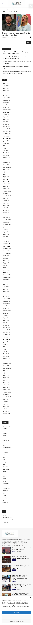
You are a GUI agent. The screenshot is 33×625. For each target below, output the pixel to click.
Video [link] (4, 505)
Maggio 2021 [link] (6, 234)
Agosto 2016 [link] (6, 370)
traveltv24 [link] (5, 502)
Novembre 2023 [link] (7, 162)
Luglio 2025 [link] (6, 114)
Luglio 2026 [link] (6, 86)
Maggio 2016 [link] (6, 377)
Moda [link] (4, 471)
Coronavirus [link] (6, 440)
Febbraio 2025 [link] (6, 126)
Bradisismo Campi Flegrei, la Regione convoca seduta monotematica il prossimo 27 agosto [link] (20, 577)
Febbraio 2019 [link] (6, 298)
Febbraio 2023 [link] (6, 184)
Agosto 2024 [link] (6, 141)
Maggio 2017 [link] (6, 349)
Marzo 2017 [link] (6, 354)
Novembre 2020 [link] (7, 248)
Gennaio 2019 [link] (6, 301)
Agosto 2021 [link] (6, 227)
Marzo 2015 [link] (6, 411)
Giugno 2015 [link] (6, 404)
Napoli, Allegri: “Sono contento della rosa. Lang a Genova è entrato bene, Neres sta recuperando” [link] (17, 72)
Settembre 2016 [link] (7, 368)
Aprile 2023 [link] (5, 179)
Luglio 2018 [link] (6, 315)
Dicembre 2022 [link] (6, 188)
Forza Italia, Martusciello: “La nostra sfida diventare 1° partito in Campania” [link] (21, 586)
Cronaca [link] (5, 443)
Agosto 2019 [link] (6, 284)
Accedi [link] (4, 515)
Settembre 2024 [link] (7, 138)
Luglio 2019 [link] (6, 287)
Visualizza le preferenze (17, 621)
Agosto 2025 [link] (6, 112)
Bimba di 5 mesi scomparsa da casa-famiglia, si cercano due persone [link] (17, 62)
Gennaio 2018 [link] (6, 330)
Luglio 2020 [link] (6, 258)
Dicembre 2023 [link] (6, 160)
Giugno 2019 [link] (6, 289)
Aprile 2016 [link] (5, 380)
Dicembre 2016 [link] (6, 361)
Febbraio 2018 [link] (6, 327)
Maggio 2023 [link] (6, 176)
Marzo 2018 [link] (6, 325)
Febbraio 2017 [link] (6, 356)
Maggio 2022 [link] (6, 205)
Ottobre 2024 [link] (6, 136)
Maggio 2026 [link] (6, 90)
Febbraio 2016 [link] (6, 385)
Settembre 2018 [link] (7, 310)
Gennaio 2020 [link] (6, 272)
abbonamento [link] (6, 426)
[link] (31, 6)
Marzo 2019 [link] (6, 296)
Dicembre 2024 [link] (6, 131)
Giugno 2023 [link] (6, 174)
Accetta (16, 612)
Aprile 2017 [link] (5, 351)
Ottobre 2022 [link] (6, 193)
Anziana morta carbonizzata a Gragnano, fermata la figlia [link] (16, 67)
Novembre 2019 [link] (7, 277)
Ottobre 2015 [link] (6, 394)
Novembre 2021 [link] (7, 220)
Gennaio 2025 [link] (6, 129)
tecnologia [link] (5, 498)
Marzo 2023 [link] (6, 181)
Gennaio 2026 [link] (6, 100)
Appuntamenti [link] (6, 431)
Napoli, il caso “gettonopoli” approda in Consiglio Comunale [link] (20, 557)
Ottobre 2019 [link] (6, 279)
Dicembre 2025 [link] (6, 102)
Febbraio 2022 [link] (6, 212)
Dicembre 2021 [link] (6, 217)
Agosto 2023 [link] (6, 169)
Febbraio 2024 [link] (6, 155)
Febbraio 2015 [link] (6, 413)
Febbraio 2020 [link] (6, 270)
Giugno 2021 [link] (6, 232)
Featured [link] (5, 455)
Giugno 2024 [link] (6, 145)
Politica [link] (4, 478)
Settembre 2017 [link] (7, 339)
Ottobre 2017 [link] (6, 337)
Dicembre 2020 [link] (6, 246)
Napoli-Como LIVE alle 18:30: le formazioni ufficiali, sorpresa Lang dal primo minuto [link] (15, 57)
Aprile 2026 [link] (5, 93)
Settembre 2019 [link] (7, 282)
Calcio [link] (4, 435)
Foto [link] (4, 459)
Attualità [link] (4, 30)
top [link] (3, 500)
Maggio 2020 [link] (6, 263)
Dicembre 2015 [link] (6, 389)
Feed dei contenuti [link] (7, 517)
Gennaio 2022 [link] (6, 215)
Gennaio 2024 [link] (6, 157)
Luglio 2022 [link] (6, 200)
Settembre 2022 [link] (7, 196)
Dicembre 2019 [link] (6, 275)
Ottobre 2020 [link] (6, 251)
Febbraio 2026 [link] (6, 98)
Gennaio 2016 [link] (6, 387)
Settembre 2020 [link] (7, 253)
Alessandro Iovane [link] (6, 37)
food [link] (4, 457)
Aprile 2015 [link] (5, 409)
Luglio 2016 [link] (6, 373)
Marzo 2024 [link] (6, 153)
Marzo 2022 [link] (6, 210)
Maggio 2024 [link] (6, 148)
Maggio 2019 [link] (6, 291)
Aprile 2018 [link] (5, 322)
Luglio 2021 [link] (6, 229)
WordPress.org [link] (6, 522)
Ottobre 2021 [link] (6, 222)
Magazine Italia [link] (6, 469)
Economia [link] (5, 450)
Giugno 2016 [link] (6, 375)
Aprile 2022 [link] (5, 208)
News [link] (4, 474)
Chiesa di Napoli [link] (7, 438)
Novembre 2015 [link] (7, 392)
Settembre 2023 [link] (7, 167)
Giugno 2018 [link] (6, 318)
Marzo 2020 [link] (6, 267)
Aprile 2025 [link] (5, 121)
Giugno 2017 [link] (6, 346)
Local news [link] (5, 466)
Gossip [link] (4, 462)
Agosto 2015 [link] (6, 399)
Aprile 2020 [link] (5, 265)
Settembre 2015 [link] (7, 397)
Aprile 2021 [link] (5, 236)
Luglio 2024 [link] (6, 143)
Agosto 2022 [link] (6, 198)
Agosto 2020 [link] (6, 255)
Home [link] (3, 9)
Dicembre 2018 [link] (6, 303)
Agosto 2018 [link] (6, 313)
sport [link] (4, 493)
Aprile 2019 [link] (5, 294)
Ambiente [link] (5, 428)
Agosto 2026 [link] (6, 83)
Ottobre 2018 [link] (6, 308)
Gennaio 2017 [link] (6, 358)
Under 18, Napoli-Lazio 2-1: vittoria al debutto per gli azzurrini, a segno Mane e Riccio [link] (15, 52)
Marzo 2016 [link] (6, 382)
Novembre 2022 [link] (7, 191)
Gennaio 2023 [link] (6, 186)
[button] (30, 597)
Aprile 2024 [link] (5, 150)
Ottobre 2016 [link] (6, 365)
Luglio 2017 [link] (6, 344)
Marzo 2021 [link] (6, 239)
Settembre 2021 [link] (7, 224)
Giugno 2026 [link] (6, 88)
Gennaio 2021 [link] (6, 243)
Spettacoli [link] (5, 490)
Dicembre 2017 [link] (6, 332)
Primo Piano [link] (6, 483)
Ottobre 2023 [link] (6, 165)
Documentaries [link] (7, 447)
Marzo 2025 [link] (6, 124)
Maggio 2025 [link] (6, 119)
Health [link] (4, 464)
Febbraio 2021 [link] (6, 241)
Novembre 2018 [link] (7, 306)
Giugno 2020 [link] (6, 260)
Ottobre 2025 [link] (6, 107)
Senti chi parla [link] (6, 488)
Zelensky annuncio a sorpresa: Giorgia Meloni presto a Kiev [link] (16, 34)
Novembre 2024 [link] (7, 133)
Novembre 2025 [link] (7, 105)
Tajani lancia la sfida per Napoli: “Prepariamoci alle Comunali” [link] (20, 593)
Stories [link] (4, 495)
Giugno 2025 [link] (6, 117)
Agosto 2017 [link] (6, 342)
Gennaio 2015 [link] (6, 416)
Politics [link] (4, 481)
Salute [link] (4, 486)
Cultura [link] (4, 445)
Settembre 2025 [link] (7, 109)
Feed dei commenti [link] (8, 520)
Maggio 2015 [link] (6, 406)
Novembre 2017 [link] (7, 334)
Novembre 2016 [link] (7, 363)
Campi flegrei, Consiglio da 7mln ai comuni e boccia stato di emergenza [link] (21, 567)
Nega (16, 617)
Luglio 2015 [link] (6, 401)
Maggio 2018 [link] (6, 320)
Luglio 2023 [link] (6, 172)
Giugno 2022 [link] (6, 203)
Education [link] (5, 452)
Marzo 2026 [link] (6, 95)
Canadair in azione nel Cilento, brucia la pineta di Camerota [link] (21, 548)
